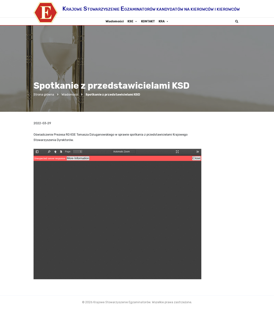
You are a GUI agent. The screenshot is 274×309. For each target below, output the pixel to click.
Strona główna (44, 94)
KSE (130, 21)
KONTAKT (148, 21)
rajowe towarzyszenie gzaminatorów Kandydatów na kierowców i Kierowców (151, 8)
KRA (162, 21)
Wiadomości (114, 21)
